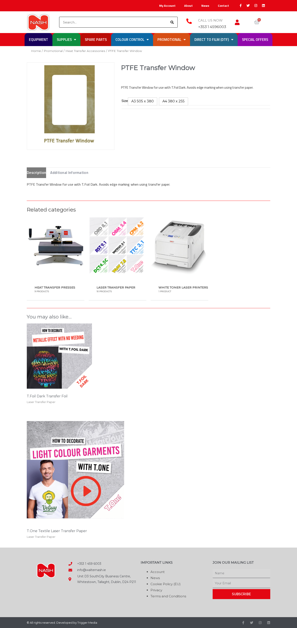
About (188, 5)
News (205, 5)
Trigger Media (87, 622)
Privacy (156, 590)
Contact (223, 5)
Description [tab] (36, 172)
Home (36, 51)
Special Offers (255, 39)
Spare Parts (96, 39)
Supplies (64, 39)
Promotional (169, 39)
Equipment (38, 39)
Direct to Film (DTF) (211, 39)
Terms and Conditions (168, 596)
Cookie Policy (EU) (165, 584)
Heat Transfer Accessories (85, 51)
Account (157, 572)
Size (125, 101)
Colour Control (129, 39)
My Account (167, 5)
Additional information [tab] (69, 172)
